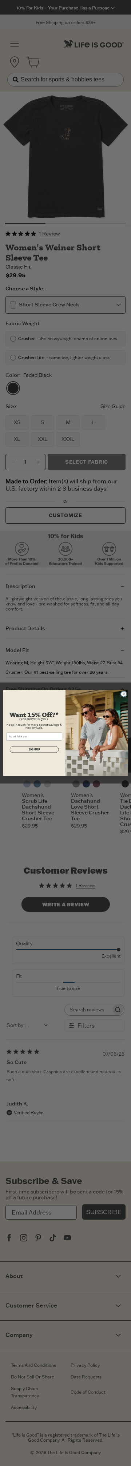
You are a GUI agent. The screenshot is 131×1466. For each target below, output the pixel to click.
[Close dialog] (123, 694)
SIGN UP (34, 750)
